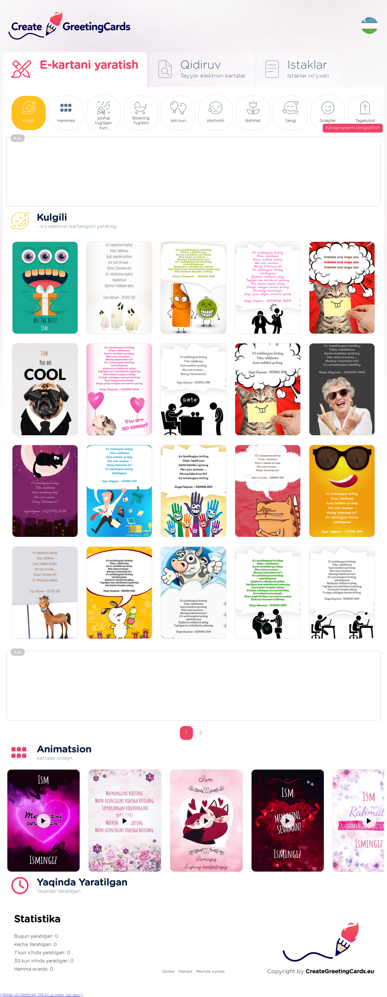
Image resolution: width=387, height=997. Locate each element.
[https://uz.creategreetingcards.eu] (180, 25)
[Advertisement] (193, 172)
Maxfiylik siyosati (210, 971)
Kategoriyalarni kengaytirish (353, 128)
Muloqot (185, 971)
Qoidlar (168, 971)
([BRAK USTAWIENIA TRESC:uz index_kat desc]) (41, 995)
